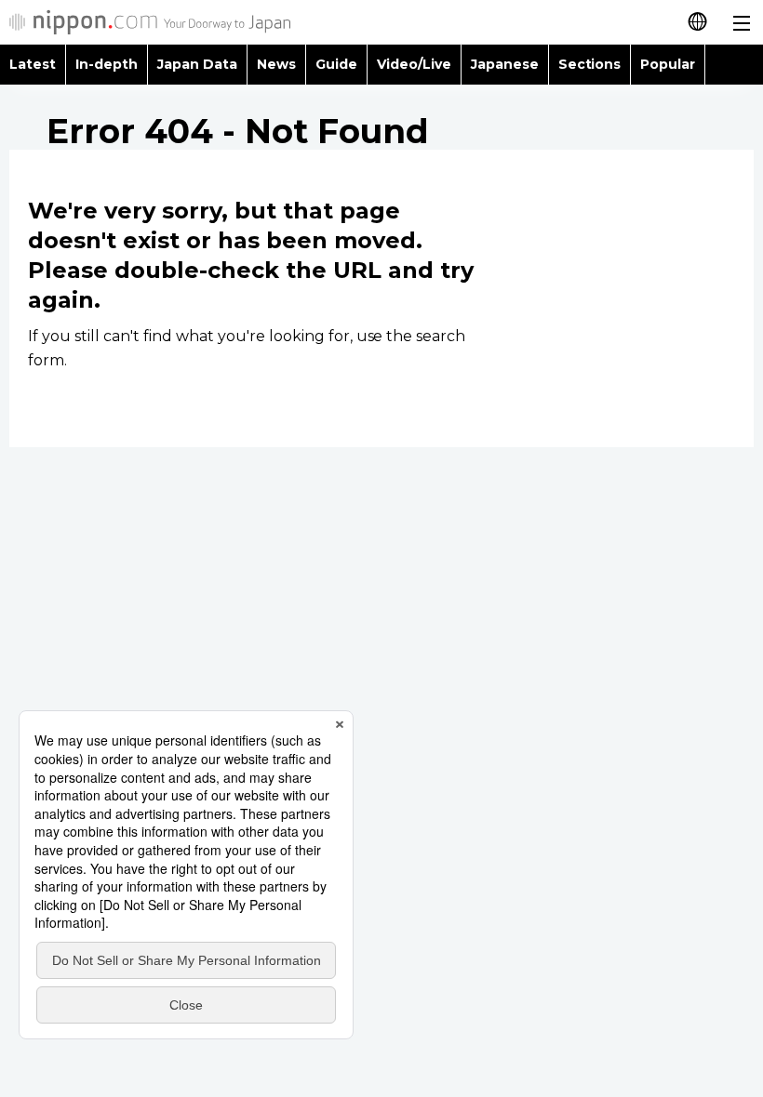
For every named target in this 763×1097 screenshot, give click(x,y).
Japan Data (197, 64)
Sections (590, 64)
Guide (336, 64)
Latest (32, 64)
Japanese (505, 64)
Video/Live (414, 64)
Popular (667, 64)
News (276, 64)
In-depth (106, 64)
